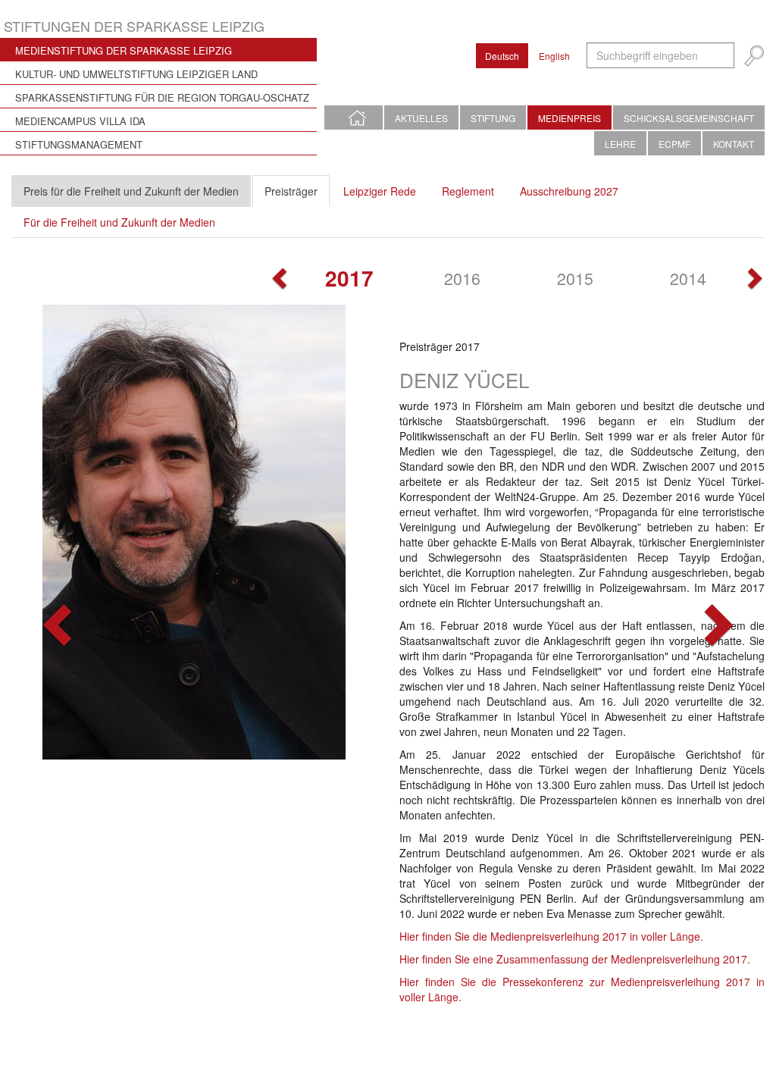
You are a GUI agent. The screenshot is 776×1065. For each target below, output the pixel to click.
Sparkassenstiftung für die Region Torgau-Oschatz (162, 97)
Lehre (620, 143)
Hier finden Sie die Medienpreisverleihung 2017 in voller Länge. (551, 936)
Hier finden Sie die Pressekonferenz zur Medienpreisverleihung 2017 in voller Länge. (582, 989)
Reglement (468, 191)
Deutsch (502, 55)
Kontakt (733, 143)
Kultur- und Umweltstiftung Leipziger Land (136, 74)
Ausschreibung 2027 (569, 191)
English (554, 55)
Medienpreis (569, 117)
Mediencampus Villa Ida (80, 121)
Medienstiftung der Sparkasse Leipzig (123, 50)
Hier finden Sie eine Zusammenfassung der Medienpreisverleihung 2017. (574, 958)
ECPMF (674, 143)
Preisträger (291, 191)
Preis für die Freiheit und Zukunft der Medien (131, 191)
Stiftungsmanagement (78, 144)
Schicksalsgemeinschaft (689, 117)
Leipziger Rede (379, 191)
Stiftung (493, 117)
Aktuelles (421, 117)
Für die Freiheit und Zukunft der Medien (119, 222)
